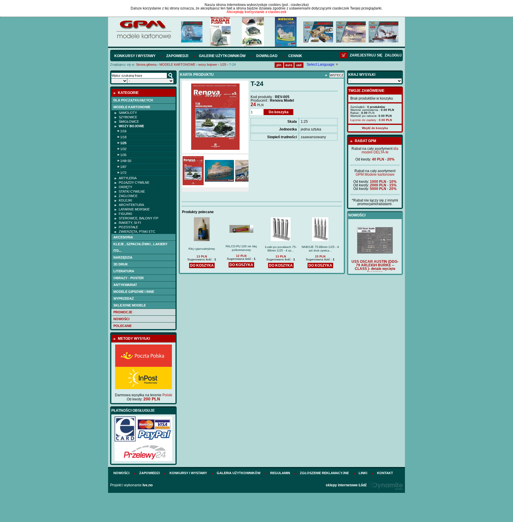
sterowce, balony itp (138, 218)
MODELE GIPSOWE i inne (133, 291)
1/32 (123, 149)
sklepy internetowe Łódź (346, 485)
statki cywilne (132, 191)
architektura (131, 205)
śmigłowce (129, 121)
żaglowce (128, 196)
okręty (125, 187)
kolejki (125, 200)
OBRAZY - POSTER (128, 278)
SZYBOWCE (128, 117)
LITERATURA (123, 271)
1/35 (123, 155)
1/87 (123, 167)
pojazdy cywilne (134, 182)
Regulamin (280, 473)
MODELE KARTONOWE (177, 64)
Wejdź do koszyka (375, 128)
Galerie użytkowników (222, 56)
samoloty (128, 112)
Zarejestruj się (366, 55)
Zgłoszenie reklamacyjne (324, 473)
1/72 (123, 172)
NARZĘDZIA (122, 257)
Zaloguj (393, 55)
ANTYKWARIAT (125, 285)
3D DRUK (120, 264)
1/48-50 (125, 161)
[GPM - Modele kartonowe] (143, 38)
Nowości (121, 319)
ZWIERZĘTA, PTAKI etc (137, 231)
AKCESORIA (123, 237)
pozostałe (128, 227)
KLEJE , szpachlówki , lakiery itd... (140, 247)
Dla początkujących (133, 100)
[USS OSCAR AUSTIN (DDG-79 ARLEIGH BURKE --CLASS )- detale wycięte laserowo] (375, 252)
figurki (125, 214)
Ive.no (147, 485)
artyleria (128, 178)
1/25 (223, 64)
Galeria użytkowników (238, 473)
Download (267, 56)
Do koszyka (279, 112)
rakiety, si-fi (130, 222)
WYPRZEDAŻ (123, 298)
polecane (122, 326)
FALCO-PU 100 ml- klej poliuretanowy (241, 248)
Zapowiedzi (177, 56)
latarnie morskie (134, 209)
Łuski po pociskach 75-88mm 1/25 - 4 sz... (281, 248)
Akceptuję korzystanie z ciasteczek (256, 12)
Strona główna (146, 64)
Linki (363, 473)
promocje (122, 312)
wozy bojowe (207, 64)
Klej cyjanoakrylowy (202, 248)
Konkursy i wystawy (135, 56)
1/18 (123, 137)
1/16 (123, 131)
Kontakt (385, 473)
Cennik (295, 56)
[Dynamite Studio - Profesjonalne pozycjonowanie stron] (385, 485)
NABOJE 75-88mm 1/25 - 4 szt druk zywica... (320, 248)
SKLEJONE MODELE (129, 305)
